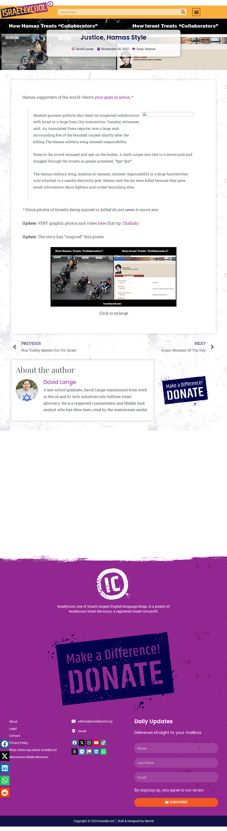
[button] (196, 12)
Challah (130, 223)
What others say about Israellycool (33, 750)
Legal (13, 728)
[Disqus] (113, 495)
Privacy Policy (18, 743)
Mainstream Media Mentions (28, 757)
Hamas (150, 49)
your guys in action (113, 97)
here (102, 223)
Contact (14, 735)
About (13, 721)
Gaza (140, 49)
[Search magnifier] (183, 12)
